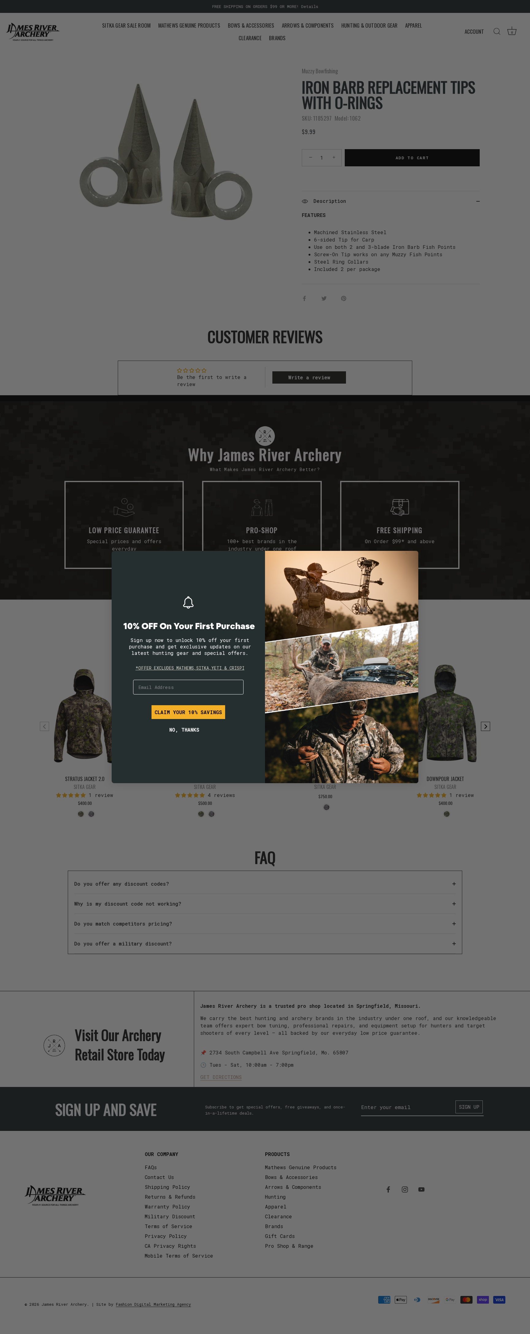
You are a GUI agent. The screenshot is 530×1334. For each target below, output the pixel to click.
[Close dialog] (120, 560)
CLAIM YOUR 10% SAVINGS (188, 712)
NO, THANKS (184, 729)
